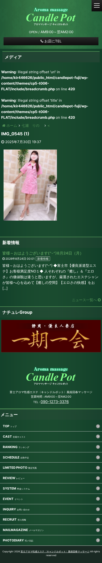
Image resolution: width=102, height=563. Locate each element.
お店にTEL (52, 41)
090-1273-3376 (55, 401)
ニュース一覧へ (85, 300)
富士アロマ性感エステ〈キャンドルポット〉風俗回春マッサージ (55, 551)
